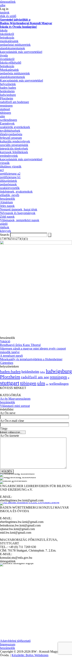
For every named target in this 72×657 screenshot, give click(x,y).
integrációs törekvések (14, 148)
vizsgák (5, 163)
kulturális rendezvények (15, 141)
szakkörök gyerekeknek (15, 127)
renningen (6, 105)
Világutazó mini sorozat (15, 405)
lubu (42, 372)
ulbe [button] (2, 5)
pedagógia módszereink (15, 73)
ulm (2, 116)
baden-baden (10, 371)
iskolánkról (7, 34)
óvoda (4, 55)
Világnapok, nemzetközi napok (19, 220)
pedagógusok (8, 184)
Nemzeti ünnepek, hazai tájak (18, 209)
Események (7, 123)
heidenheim (7, 91)
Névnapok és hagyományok (17, 213)
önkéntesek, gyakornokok (16, 191)
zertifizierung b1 (10, 177)
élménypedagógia (11, 134)
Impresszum (7, 644)
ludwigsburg (8, 95)
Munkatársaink (9, 69)
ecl (2, 170)
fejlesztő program (11, 137)
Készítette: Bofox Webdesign (30, 655)
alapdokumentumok (12, 48)
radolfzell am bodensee (14, 102)
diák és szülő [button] (8, 16)
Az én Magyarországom (15, 398)
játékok (4, 227)
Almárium (6, 202)
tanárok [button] (4, 12)
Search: (5, 234)
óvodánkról (7, 59)
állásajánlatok (8, 180)
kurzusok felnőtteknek (14, 152)
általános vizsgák (10, 166)
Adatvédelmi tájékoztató (15, 640)
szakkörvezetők (10, 188)
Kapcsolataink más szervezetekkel (21, 80)
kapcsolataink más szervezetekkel (21, 52)
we (47, 384)
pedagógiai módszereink (15, 44)
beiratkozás (7, 37)
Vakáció (5, 341)
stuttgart (5, 109)
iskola (3, 30)
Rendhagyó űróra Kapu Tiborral (20, 345)
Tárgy (4, 428)
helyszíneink (8, 84)
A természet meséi (11, 355)
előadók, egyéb (9, 195)
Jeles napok (7, 206)
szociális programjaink (14, 145)
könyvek (5, 231)
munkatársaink (9, 41)
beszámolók (7, 198)
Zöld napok (7, 216)
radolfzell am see (35, 377)
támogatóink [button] (8, 1)
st (68, 378)
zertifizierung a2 (10, 173)
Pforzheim (6, 98)
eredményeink (9, 155)
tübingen (5, 112)
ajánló (4, 223)
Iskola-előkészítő (10, 62)
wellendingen (8, 120)
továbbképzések (10, 130)
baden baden (8, 87)
